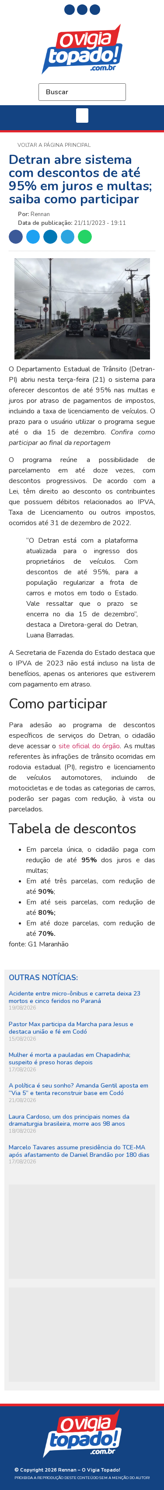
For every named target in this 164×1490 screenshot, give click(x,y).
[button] (82, 115)
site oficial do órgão (89, 746)
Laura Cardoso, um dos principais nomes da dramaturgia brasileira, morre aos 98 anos (69, 1120)
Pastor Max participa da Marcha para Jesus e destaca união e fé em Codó (71, 1028)
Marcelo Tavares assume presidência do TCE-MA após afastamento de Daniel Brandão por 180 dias (79, 1151)
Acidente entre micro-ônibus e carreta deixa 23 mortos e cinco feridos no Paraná (74, 997)
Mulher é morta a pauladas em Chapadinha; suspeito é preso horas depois (69, 1059)
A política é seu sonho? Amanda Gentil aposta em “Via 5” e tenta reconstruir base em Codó (78, 1089)
